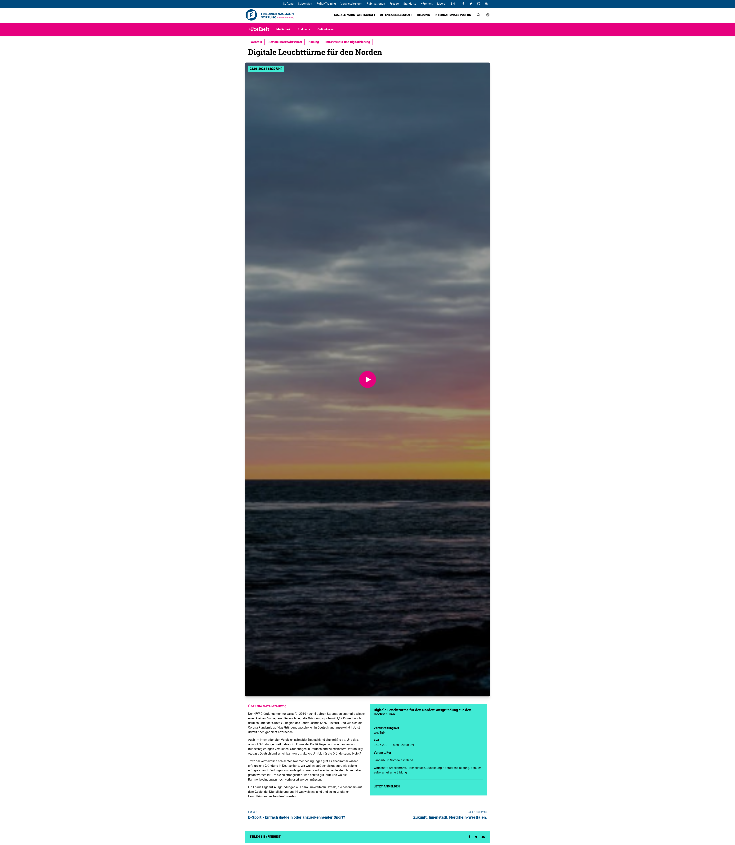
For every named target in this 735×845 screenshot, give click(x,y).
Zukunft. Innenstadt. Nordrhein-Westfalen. (450, 817)
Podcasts (304, 29)
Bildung (423, 15)
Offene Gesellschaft (396, 15)
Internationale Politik (452, 15)
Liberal (441, 3)
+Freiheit (427, 3)
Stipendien (305, 3)
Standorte (409, 3)
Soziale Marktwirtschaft (354, 15)
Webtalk (256, 42)
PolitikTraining (326, 3)
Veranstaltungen (351, 3)
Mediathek (283, 29)
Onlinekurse (325, 29)
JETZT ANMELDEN (387, 786)
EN (453, 3)
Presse (394, 3)
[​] (463, 3)
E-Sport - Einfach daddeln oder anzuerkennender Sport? (296, 817)
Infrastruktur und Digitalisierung (347, 42)
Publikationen (376, 3)
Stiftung (288, 3)
